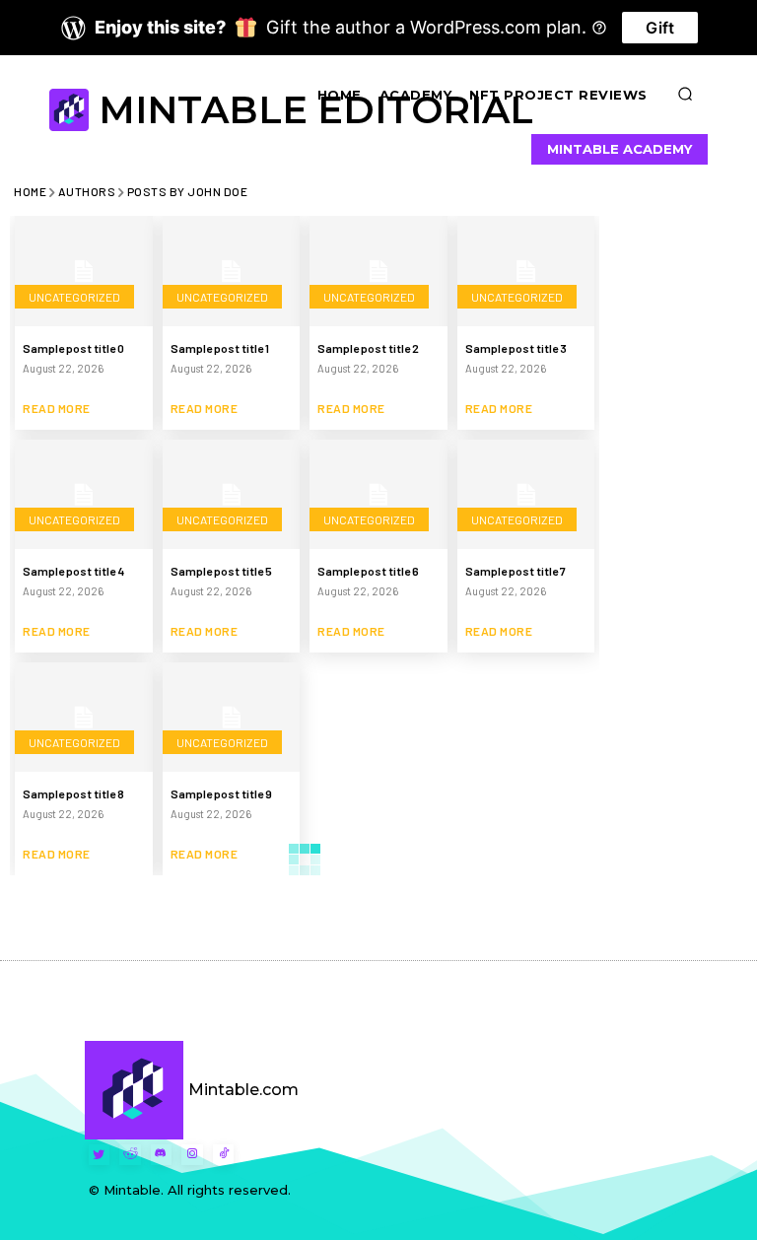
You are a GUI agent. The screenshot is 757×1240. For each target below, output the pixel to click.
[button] (686, 94)
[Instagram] (192, 1155)
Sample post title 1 (220, 348)
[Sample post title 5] (232, 495)
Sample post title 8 (73, 793)
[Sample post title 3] (526, 271)
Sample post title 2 (368, 348)
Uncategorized (74, 297)
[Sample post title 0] (84, 271)
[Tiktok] (224, 1155)
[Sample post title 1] (232, 271)
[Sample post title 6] (378, 495)
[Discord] (161, 1155)
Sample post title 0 (73, 348)
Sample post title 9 (221, 793)
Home (30, 191)
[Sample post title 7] (526, 495)
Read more (57, 408)
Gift (660, 27)
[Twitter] (99, 1155)
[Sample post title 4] (84, 495)
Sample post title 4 (73, 571)
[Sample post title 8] (84, 717)
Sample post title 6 (368, 571)
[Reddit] (130, 1155)
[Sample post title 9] (232, 717)
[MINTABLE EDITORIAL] (71, 110)
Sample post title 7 (515, 571)
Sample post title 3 (516, 348)
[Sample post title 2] (378, 271)
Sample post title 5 (221, 571)
